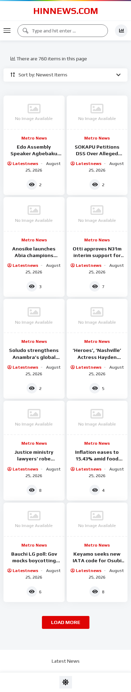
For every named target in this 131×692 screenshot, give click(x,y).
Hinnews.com (65, 11)
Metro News (34, 138)
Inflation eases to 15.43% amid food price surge (97, 458)
